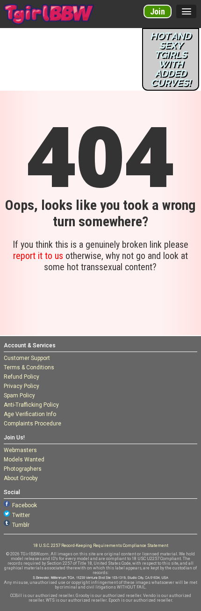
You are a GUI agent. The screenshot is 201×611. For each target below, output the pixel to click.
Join (157, 11)
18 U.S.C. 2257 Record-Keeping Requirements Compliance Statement (100, 545)
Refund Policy (21, 377)
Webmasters (20, 450)
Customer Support (27, 358)
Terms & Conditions (29, 367)
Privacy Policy (21, 386)
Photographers (23, 469)
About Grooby (21, 478)
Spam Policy (19, 395)
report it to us (38, 255)
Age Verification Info (30, 414)
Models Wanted (24, 459)
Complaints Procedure (32, 423)
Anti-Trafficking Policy (31, 405)
